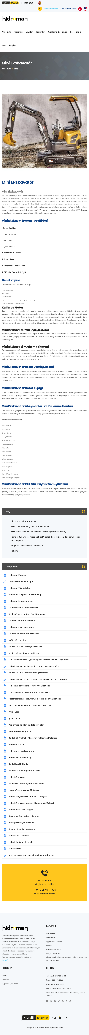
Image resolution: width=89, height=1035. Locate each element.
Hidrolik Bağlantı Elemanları (21, 842)
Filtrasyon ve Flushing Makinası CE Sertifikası (29, 692)
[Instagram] (51, 1001)
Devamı (4, 960)
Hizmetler (40, 32)
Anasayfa (6, 32)
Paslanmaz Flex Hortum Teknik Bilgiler (26, 725)
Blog (4, 45)
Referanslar (75, 32)
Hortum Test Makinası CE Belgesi (24, 790)
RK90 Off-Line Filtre (17, 640)
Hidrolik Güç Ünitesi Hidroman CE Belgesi (28, 796)
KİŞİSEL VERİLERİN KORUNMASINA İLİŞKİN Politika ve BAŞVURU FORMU (66, 959)
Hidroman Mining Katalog (21, 601)
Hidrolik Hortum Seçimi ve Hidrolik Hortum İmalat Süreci (34, 666)
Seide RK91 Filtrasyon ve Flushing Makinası (28, 672)
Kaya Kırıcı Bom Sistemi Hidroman (24, 816)
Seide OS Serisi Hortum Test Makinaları (27, 614)
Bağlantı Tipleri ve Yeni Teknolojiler (27, 545)
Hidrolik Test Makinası (19, 835)
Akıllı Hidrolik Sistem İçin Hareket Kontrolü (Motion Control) (38, 531)
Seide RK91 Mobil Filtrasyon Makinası (25, 646)
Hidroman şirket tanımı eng (21, 751)
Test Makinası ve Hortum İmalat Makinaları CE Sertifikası (35, 699)
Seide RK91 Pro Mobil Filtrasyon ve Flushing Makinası (33, 738)
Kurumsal (18, 32)
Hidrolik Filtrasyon (17, 777)
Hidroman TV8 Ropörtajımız (24, 521)
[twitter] (59, 1001)
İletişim (12, 45)
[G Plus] (63, 1001)
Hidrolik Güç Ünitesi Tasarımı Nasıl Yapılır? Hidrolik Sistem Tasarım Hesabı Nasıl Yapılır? (45, 539)
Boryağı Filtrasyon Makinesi (21, 822)
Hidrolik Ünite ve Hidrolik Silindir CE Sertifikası (29, 685)
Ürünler (29, 32)
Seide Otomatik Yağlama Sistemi (24, 770)
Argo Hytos (14, 712)
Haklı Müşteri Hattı (53, 949)
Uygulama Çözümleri (57, 32)
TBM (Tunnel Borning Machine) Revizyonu (30, 526)
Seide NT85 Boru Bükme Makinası (24, 633)
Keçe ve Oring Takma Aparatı (22, 829)
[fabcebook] (47, 1001)
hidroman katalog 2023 (20, 731)
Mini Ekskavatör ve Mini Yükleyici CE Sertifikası (30, 705)
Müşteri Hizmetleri (60, 8)
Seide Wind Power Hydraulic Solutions (26, 783)
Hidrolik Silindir (15, 848)
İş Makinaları (14, 718)
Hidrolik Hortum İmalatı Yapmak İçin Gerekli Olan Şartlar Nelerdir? (39, 679)
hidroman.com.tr (57, 1027)
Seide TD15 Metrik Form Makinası (24, 653)
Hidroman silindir (16, 744)
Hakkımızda (50, 934)
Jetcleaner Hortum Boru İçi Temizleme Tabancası (32, 855)
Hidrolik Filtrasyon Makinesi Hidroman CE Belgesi (31, 803)
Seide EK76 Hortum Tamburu (22, 620)
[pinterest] (70, 1001)
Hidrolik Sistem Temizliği (20, 757)
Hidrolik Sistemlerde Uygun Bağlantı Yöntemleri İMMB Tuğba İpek (39, 659)
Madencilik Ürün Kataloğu (21, 581)
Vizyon (49, 945)
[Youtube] (55, 1001)
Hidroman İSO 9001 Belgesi (21, 809)
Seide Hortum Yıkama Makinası (23, 607)
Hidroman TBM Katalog (19, 588)
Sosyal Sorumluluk (53, 953)
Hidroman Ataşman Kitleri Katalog (25, 594)
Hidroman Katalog (17, 575)
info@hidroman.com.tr (44, 893)
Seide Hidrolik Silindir (18, 764)
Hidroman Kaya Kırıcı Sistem (22, 627)
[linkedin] (66, 1001)
